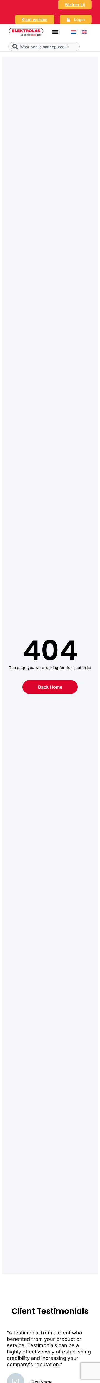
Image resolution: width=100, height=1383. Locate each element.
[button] (55, 32)
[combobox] (44, 46)
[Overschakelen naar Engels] (84, 31)
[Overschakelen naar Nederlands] (73, 31)
